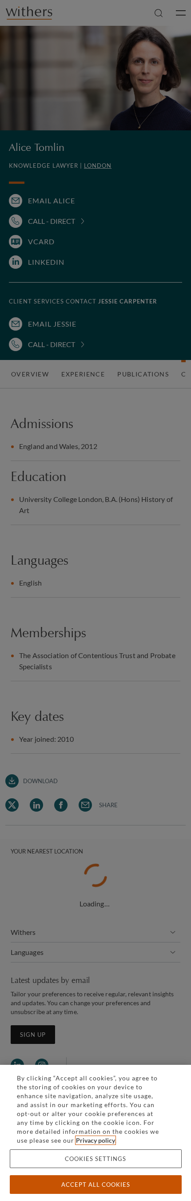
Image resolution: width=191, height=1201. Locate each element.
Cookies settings (95, 1158)
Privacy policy (95, 1140)
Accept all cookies (95, 1184)
